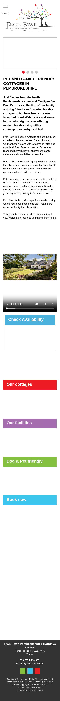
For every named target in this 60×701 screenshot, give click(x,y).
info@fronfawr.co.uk (32, 663)
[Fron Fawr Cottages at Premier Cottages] (30, 596)
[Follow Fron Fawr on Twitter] (23, 671)
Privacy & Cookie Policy (30, 687)
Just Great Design (34, 690)
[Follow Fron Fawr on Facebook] (30, 671)
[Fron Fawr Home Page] (30, 17)
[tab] (23, 72)
